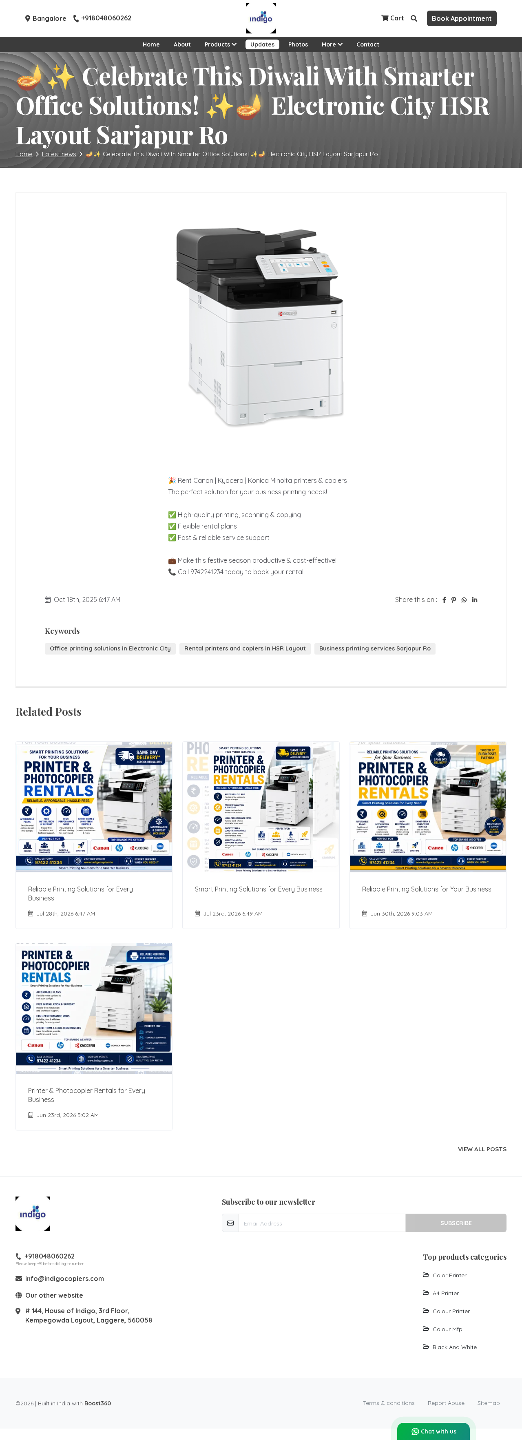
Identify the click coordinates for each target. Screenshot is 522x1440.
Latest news (59, 154)
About (182, 44)
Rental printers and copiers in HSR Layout (245, 648)
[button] (414, 18)
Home (151, 44)
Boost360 (97, 1403)
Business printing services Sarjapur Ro (375, 648)
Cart (396, 18)
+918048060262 (106, 18)
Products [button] (218, 44)
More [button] (330, 44)
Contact (367, 44)
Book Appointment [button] (462, 18)
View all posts (482, 1149)
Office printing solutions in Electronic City (110, 648)
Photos (298, 44)
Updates (262, 44)
